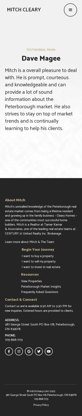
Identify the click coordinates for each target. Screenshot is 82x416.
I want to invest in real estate (41, 267)
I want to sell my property (39, 261)
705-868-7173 (41, 399)
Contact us (12, 306)
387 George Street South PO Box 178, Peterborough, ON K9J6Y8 (41, 395)
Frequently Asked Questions (39, 292)
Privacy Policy (41, 405)
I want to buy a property (38, 256)
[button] (70, 10)
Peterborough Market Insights (41, 287)
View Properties (31, 281)
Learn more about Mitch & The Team (29, 242)
